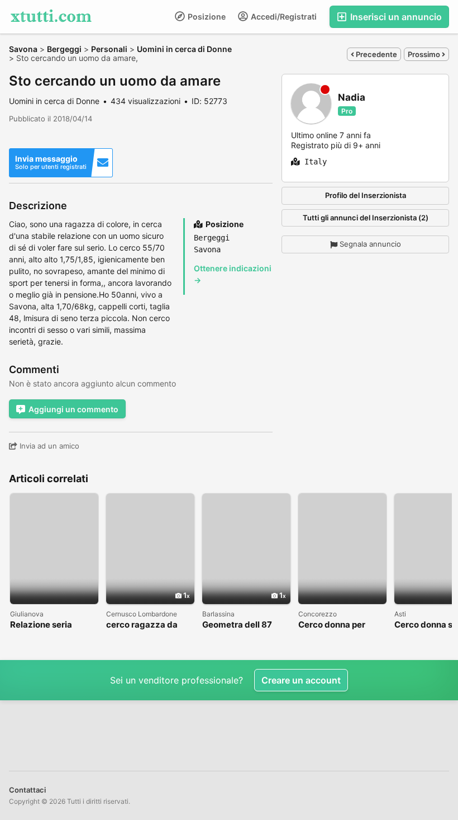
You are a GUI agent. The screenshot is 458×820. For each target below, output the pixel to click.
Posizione (206, 16)
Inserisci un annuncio (395, 16)
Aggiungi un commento (73, 409)
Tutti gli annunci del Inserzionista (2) (365, 217)
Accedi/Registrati (283, 16)
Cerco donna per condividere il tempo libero (339, 625)
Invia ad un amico (48, 445)
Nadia (351, 97)
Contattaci (27, 789)
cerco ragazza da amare (142, 625)
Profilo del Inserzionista (365, 195)
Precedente (375, 54)
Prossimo (425, 54)
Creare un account (301, 680)
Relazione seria (41, 625)
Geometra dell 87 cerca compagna (237, 625)
